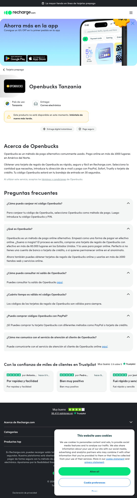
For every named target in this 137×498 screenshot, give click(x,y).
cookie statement (115, 458)
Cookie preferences (94, 482)
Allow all (94, 471)
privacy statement (94, 462)
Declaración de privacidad (25, 492)
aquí (59, 282)
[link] (15, 58)
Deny (94, 491)
